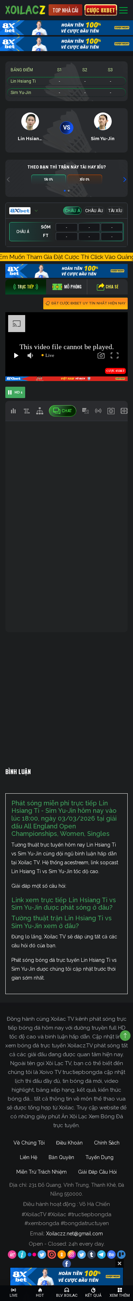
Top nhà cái (65, 10)
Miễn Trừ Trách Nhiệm (41, 1172)
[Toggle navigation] (123, 10)
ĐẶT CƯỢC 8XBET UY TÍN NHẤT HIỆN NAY (88, 303)
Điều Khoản (69, 1143)
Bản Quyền (61, 1157)
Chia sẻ (112, 287)
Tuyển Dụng (99, 1157)
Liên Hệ (28, 1157)
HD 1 (19, 392)
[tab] (25, 286)
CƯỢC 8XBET (101, 10)
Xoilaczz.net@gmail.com (74, 1233)
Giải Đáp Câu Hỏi (97, 1172)
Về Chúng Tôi (29, 1143)
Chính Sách (107, 1143)
